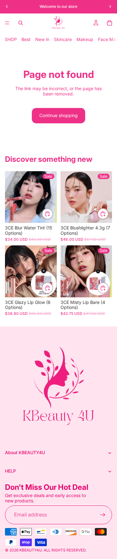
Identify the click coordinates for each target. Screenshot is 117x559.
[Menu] (7, 23)
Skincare (63, 39)
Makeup (84, 39)
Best (26, 39)
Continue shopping (58, 115)
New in (42, 39)
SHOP (11, 39)
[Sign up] (102, 514)
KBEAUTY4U (30, 550)
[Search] (20, 23)
